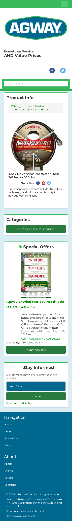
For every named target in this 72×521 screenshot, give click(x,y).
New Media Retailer (25, 516)
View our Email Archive (19, 403)
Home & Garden (34, 106)
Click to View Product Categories (35, 229)
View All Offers (37, 349)
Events (9, 470)
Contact (9, 445)
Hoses (44, 109)
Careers (9, 477)
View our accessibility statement (25, 511)
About (8, 431)
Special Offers (13, 438)
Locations (10, 484)
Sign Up (36, 396)
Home (8, 424)
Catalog (15, 106)
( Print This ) (28, 307)
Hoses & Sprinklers (26, 109)
